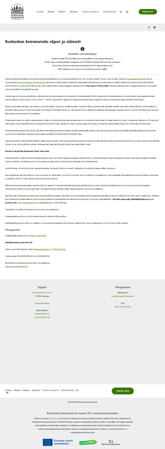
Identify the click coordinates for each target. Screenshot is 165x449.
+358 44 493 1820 (37, 235)
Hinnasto (74, 11)
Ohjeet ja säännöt (90, 11)
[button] (147, 12)
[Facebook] (154, 27)
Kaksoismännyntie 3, (42, 292)
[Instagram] (149, 27)
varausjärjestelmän (136, 79)
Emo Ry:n (54, 418)
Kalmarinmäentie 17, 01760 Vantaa (49, 249)
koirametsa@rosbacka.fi (16, 266)
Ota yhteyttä (109, 11)
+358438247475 (30, 202)
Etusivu (40, 11)
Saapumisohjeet (42, 303)
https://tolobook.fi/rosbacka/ (30, 82)
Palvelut (62, 11)
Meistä (51, 11)
